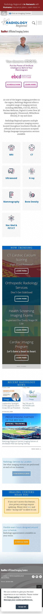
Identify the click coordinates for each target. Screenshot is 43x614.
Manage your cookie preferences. (18, 600)
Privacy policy (13, 597)
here (29, 507)
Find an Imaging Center (21, 13)
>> (34, 7)
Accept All (22, 607)
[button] (14, 84)
